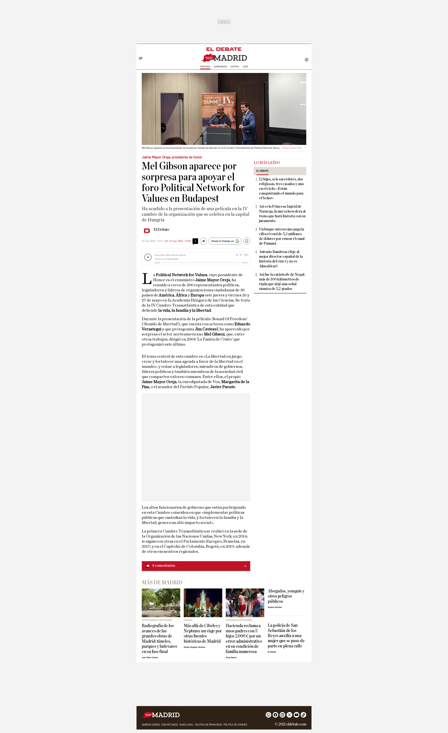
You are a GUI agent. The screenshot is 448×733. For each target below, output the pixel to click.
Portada (205, 66)
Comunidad (220, 66)
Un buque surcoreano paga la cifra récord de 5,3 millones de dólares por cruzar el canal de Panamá (281, 236)
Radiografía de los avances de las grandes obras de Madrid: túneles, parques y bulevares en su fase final (159, 638)
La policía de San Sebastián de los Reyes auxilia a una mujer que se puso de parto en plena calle (286, 635)
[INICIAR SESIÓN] (306, 60)
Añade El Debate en (222, 241)
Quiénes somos (151, 724)
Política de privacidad (208, 724)
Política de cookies (235, 724)
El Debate (161, 229)
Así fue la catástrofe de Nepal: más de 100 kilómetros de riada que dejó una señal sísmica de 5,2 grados (282, 281)
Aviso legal (186, 724)
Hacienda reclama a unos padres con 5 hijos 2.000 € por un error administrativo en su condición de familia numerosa (244, 638)
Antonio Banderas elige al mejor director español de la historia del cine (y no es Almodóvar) (281, 259)
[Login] (306, 60)
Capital (234, 66)
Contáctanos (169, 724)
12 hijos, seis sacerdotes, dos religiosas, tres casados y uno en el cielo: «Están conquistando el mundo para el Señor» (281, 188)
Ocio (245, 66)
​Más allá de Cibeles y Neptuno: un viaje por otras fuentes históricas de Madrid (203, 633)
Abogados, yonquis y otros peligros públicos (286, 596)
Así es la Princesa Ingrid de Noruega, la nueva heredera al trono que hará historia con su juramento (282, 213)
